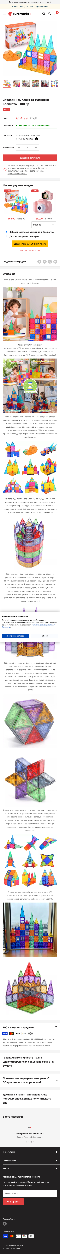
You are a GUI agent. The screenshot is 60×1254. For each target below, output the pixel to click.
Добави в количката (30, 158)
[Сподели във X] (50, 262)
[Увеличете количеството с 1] (36, 147)
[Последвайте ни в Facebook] (5, 1224)
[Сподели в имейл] (55, 262)
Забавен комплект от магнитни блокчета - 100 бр (31, 232)
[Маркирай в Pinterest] (45, 262)
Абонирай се (13, 1202)
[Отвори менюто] (4, 14)
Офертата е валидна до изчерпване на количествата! (30, 2)
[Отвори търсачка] (43, 13)
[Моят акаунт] (49, 13)
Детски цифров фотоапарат (24, 236)
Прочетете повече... (17, 173)
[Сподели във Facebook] (39, 262)
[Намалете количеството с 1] (19, 147)
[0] (55, 13)
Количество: (8, 147)
